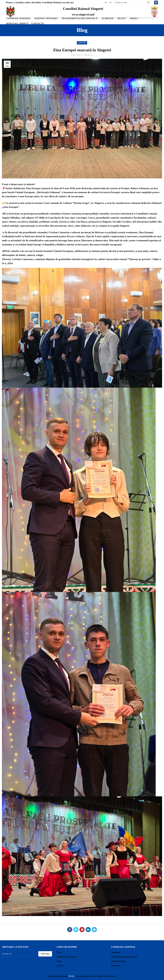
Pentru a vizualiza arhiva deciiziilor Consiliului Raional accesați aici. (40, 2)
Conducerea (115, 952)
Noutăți (82, 43)
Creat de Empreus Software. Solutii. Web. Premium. (95, 976)
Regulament (116, 966)
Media (59, 961)
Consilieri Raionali (118, 961)
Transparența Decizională (66, 957)
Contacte (60, 966)
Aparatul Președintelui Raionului (124, 957)
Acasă (59, 952)
